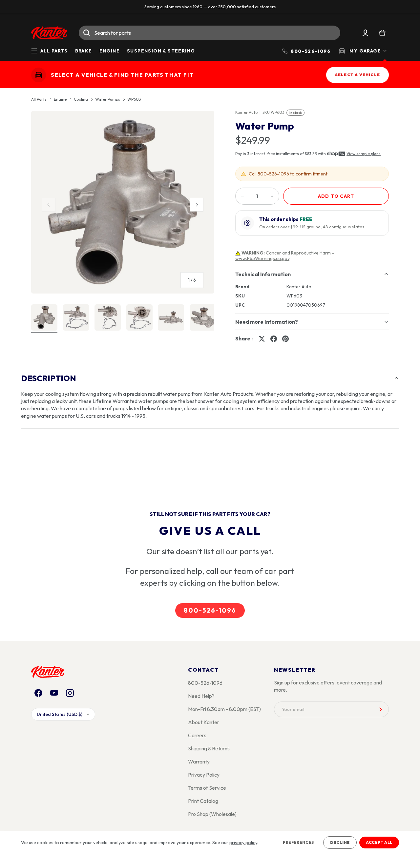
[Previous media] (49, 205)
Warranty (199, 761)
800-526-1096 (210, 610)
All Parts (39, 99)
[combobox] (209, 33)
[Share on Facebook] (274, 339)
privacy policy (243, 842)
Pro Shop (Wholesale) (212, 814)
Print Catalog (203, 801)
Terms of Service (207, 787)
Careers (197, 735)
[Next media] (196, 205)
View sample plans (363, 153)
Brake (83, 51)
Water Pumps (107, 99)
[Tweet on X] (262, 339)
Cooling (81, 99)
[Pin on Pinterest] (285, 339)
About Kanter (203, 722)
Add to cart (336, 196)
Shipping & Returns (209, 748)
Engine (109, 51)
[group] (122, 205)
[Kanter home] (38, 74)
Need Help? (201, 696)
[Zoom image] (122, 202)
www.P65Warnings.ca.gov (262, 258)
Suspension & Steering (161, 51)
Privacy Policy (204, 774)
